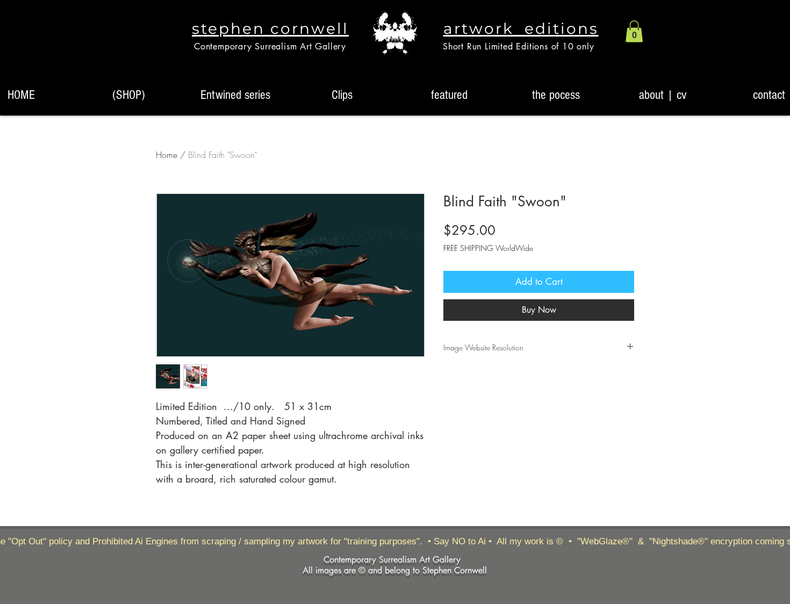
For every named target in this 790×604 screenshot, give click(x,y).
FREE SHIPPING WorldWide (488, 248)
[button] (634, 31)
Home (166, 155)
